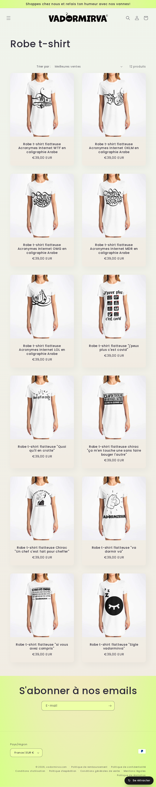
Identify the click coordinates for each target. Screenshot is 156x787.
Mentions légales (135, 771)
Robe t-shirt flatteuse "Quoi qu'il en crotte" (42, 449)
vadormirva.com (56, 767)
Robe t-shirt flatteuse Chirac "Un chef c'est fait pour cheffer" (42, 550)
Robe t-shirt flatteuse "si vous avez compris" (42, 647)
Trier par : (44, 66)
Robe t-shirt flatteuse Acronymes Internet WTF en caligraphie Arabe (42, 148)
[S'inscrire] (109, 706)
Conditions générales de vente (100, 771)
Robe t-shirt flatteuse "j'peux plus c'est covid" (114, 348)
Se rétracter (141, 780)
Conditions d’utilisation (30, 771)
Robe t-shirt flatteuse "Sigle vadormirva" (114, 647)
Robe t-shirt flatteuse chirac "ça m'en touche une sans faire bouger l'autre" (114, 450)
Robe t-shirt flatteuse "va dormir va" (114, 550)
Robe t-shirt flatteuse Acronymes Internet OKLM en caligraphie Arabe (114, 148)
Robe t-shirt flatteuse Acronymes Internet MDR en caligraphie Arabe (114, 249)
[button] (8, 18)
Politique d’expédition (62, 771)
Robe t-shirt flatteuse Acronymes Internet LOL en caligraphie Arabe (42, 350)
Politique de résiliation (131, 775)
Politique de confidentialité (128, 767)
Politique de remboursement (89, 767)
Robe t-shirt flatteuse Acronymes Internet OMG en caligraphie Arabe (42, 249)
